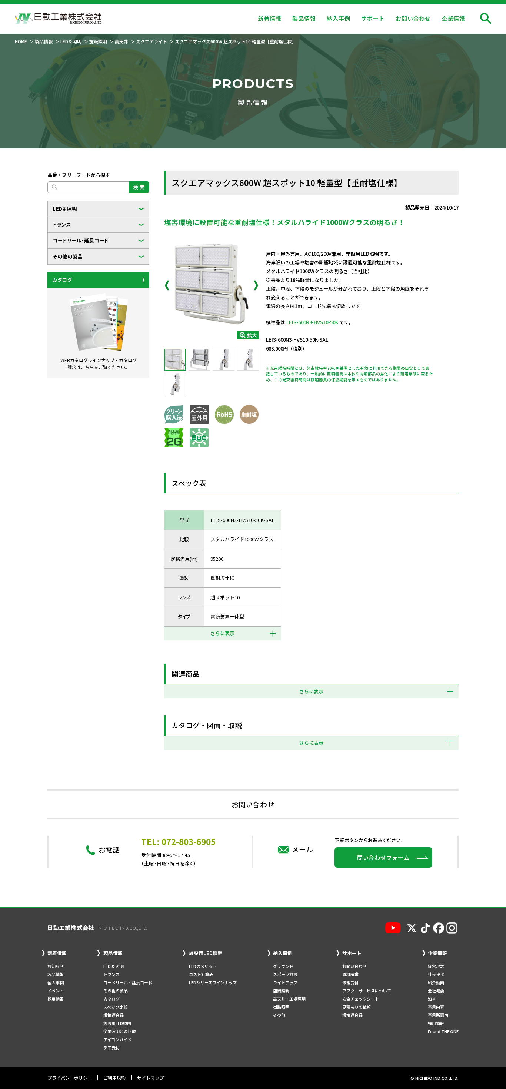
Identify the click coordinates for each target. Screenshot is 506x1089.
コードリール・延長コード (81, 240)
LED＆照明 (65, 208)
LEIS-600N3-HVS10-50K (312, 322)
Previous (167, 285)
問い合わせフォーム (383, 857)
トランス (62, 224)
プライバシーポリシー (69, 1077)
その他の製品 (68, 256)
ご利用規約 (114, 1077)
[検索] (486, 18)
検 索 (139, 187)
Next (256, 285)
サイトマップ (150, 1077)
